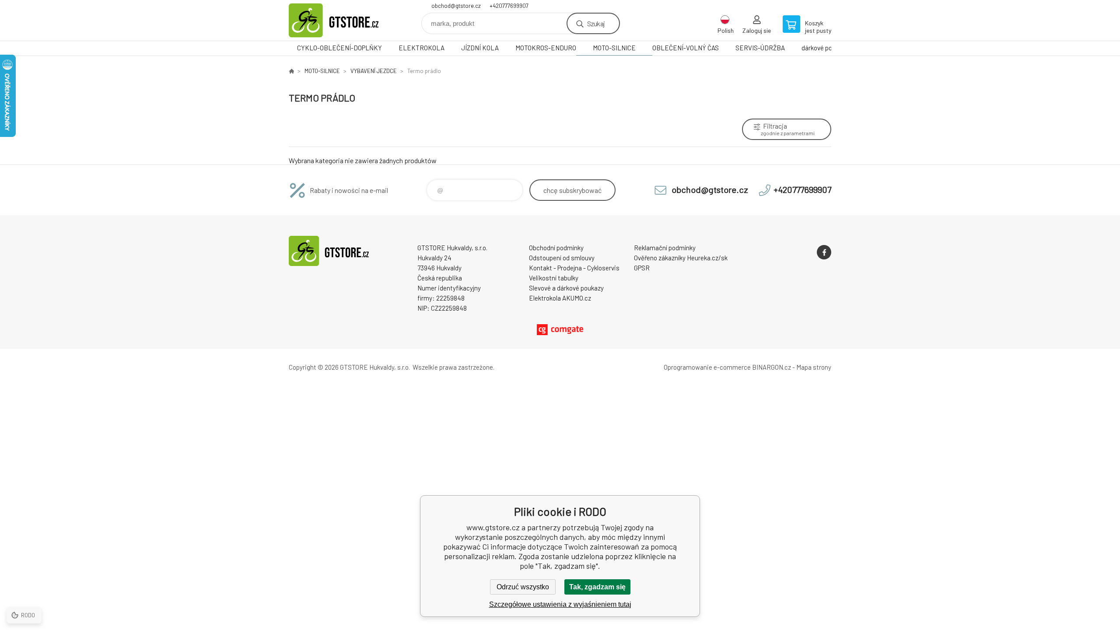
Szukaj (596, 23)
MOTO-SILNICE (614, 48)
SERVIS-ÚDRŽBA (760, 48)
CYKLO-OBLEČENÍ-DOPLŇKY (339, 48)
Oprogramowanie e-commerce (707, 367)
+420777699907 (509, 5)
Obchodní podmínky (556, 248)
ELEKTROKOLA (421, 48)
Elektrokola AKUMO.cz (560, 298)
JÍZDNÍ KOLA (480, 48)
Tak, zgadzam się (597, 587)
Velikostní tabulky (553, 278)
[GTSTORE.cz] (291, 71)
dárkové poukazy (825, 48)
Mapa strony (813, 367)
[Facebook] (824, 252)
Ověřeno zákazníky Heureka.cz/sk (681, 258)
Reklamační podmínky (665, 248)
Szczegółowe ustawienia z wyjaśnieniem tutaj (560, 604)
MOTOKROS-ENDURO (545, 48)
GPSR (642, 268)
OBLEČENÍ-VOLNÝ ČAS (685, 48)
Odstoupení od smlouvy (562, 258)
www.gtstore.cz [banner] (341, 20)
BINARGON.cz (771, 367)
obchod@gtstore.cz (456, 5)
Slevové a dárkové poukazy (566, 288)
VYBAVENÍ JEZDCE (373, 70)
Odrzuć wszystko (523, 587)
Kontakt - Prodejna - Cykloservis (574, 268)
